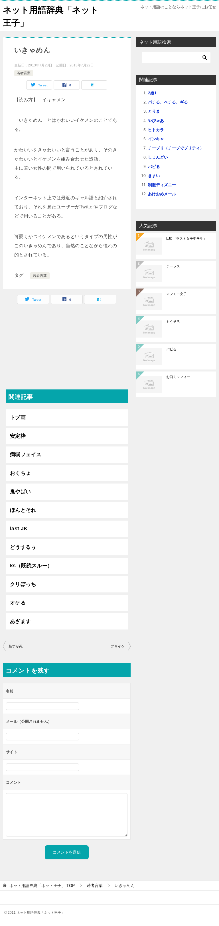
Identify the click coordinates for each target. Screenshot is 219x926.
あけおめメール (162, 194)
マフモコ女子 (176, 294)
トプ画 (18, 417)
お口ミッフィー (178, 377)
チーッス (173, 266)
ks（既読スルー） (31, 565)
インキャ (156, 139)
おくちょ (20, 473)
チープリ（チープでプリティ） (176, 148)
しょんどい (158, 157)
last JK (19, 528)
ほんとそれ (23, 510)
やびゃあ (156, 120)
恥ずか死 (16, 646)
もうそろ (173, 322)
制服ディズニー (162, 184)
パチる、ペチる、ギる (168, 102)
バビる (154, 166)
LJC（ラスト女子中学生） (186, 239)
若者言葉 (24, 73)
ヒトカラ (156, 129)
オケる (18, 603)
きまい (154, 175)
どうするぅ (23, 547)
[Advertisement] (67, 349)
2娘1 (152, 93)
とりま (154, 111)
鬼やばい (20, 491)
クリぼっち (23, 584)
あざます (20, 621)
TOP (42, 885)
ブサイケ (118, 646)
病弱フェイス (25, 454)
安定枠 (18, 436)
